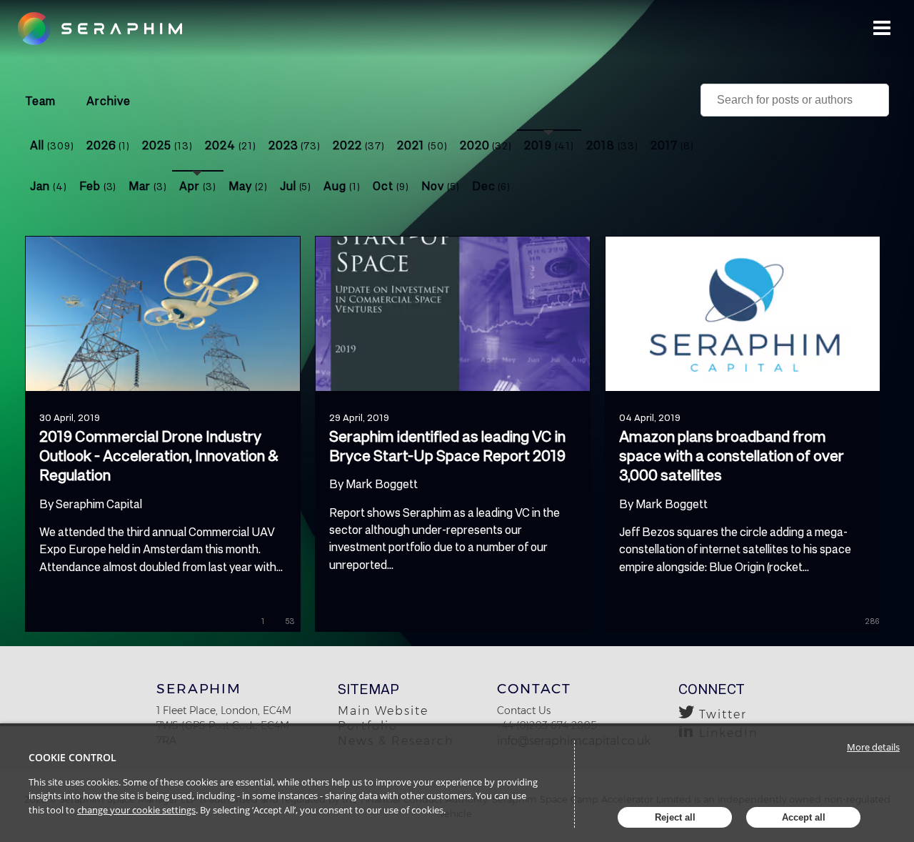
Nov (440, 185)
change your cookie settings (136, 809)
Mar (148, 185)
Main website (383, 711)
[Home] (109, 28)
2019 (549, 145)
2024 (230, 145)
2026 (108, 145)
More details (873, 747)
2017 (673, 145)
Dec (491, 185)
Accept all (803, 817)
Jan (48, 185)
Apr (197, 185)
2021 (422, 145)
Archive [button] (108, 100)
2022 (359, 145)
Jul (296, 185)
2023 (294, 145)
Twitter (723, 714)
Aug (342, 185)
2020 (486, 145)
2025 (167, 145)
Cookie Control (72, 757)
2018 (612, 145)
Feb (98, 185)
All (52, 145)
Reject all (675, 817)
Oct (391, 185)
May (248, 185)
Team (40, 100)
